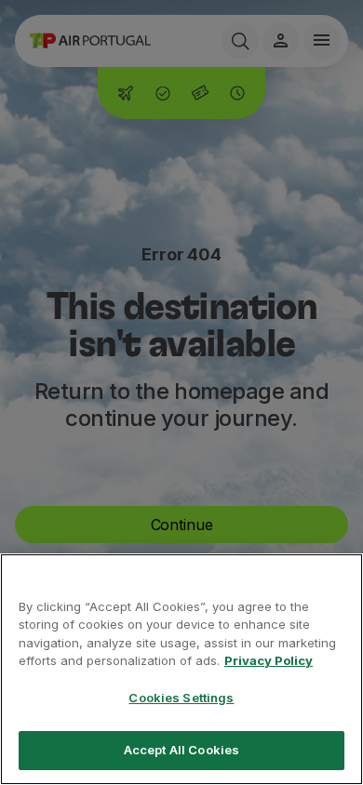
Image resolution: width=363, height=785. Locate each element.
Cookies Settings (181, 697)
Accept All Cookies (181, 749)
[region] (181, 669)
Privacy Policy (268, 660)
